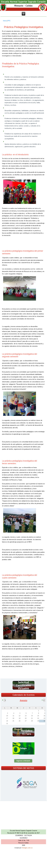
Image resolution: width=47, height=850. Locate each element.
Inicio (4, 21)
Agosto (23, 700)
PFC (9, 21)
